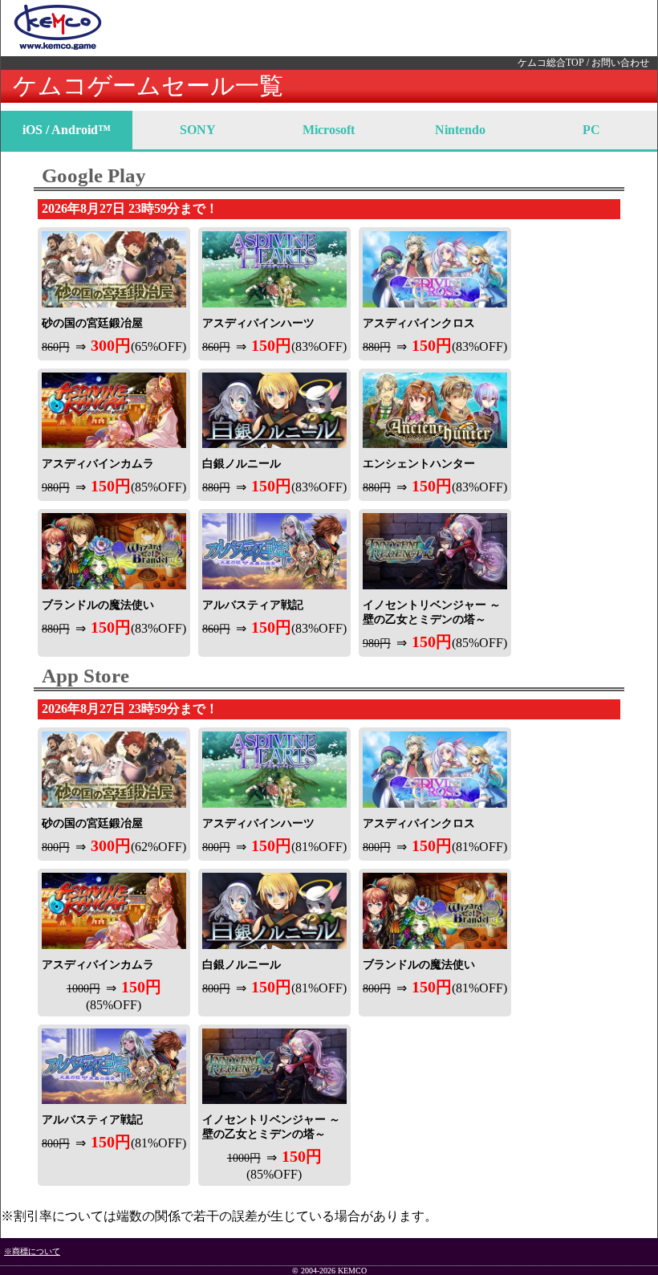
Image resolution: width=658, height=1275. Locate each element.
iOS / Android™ (66, 129)
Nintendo (460, 129)
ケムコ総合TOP (551, 62)
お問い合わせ (620, 62)
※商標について (32, 1251)
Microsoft (329, 129)
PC (591, 129)
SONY (198, 129)
